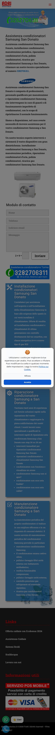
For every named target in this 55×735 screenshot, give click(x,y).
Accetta (27, 382)
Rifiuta (27, 376)
